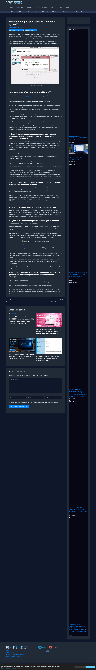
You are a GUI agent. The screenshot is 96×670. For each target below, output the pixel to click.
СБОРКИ (61, 8)
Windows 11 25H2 (39, 12)
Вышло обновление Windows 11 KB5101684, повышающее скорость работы (77, 157)
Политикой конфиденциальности (10, 667)
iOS (77, 12)
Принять (90, 667)
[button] (89, 2)
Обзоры (82, 12)
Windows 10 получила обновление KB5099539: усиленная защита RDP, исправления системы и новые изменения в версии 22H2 (78, 393)
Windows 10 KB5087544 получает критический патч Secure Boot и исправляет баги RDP (48, 358)
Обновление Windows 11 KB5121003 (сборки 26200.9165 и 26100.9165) (78, 137)
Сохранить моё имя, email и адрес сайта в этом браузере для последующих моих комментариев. (34, 402)
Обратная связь (10, 652)
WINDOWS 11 (30, 8)
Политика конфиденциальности (15, 654)
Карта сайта (9, 658)
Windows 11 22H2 (16, 12)
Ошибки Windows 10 (31, 30)
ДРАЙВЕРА (44, 8)
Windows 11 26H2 (63, 12)
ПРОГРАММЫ (53, 8)
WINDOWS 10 (19, 8)
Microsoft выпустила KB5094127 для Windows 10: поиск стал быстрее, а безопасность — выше (21, 356)
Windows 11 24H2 (28, 12)
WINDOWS (12, 30)
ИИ (38, 8)
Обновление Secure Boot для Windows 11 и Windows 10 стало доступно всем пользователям (47, 332)
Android (72, 12)
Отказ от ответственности (13, 656)
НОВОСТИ (10, 8)
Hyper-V (27, 96)
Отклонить (80, 667)
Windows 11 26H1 (51, 12)
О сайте (8, 650)
